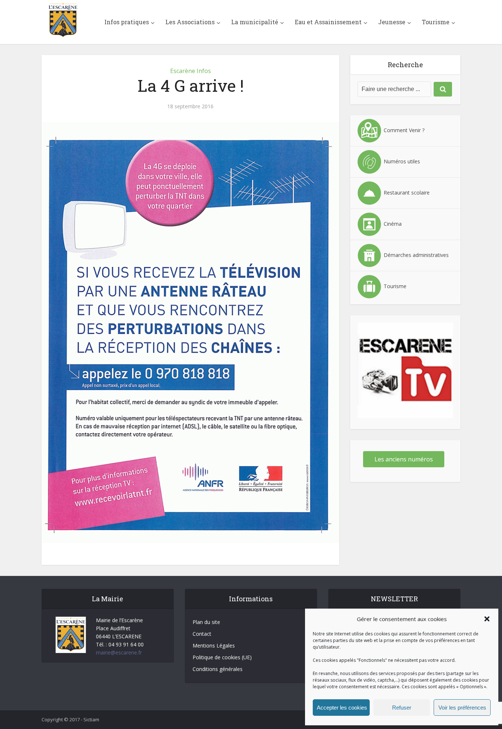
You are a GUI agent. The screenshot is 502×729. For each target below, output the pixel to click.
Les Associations (190, 22)
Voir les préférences (462, 707)
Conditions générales (218, 668)
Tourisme (435, 22)
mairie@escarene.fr (119, 652)
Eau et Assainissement (328, 22)
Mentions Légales (214, 645)
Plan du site (206, 622)
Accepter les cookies (342, 707)
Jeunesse (391, 22)
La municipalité (254, 22)
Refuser (401, 707)
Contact (202, 633)
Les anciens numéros (403, 459)
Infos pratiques (126, 22)
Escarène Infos (190, 71)
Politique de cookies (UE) (222, 657)
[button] (487, 619)
